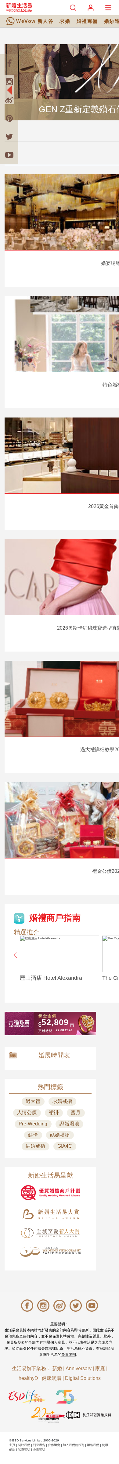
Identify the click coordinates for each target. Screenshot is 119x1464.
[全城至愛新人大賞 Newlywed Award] (50, 1233)
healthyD (28, 1378)
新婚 (57, 1368)
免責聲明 (68, 1354)
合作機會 (54, 1445)
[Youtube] (9, 155)
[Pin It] (9, 118)
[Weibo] (9, 100)
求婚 (65, 21)
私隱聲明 (24, 1449)
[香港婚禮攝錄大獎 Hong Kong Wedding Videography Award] (50, 1252)
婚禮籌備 (87, 21)
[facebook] (9, 63)
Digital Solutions (83, 1378)
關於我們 (24, 1445)
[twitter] (9, 136)
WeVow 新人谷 (34, 21)
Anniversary (79, 1368)
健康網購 (51, 1378)
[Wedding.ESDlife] (19, 7)
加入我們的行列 (73, 1445)
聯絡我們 (93, 1445)
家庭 (100, 1368)
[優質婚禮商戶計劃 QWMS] (50, 1192)
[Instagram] (9, 82)
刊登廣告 (39, 1445)
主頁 (12, 1445)
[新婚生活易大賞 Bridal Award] (50, 1214)
